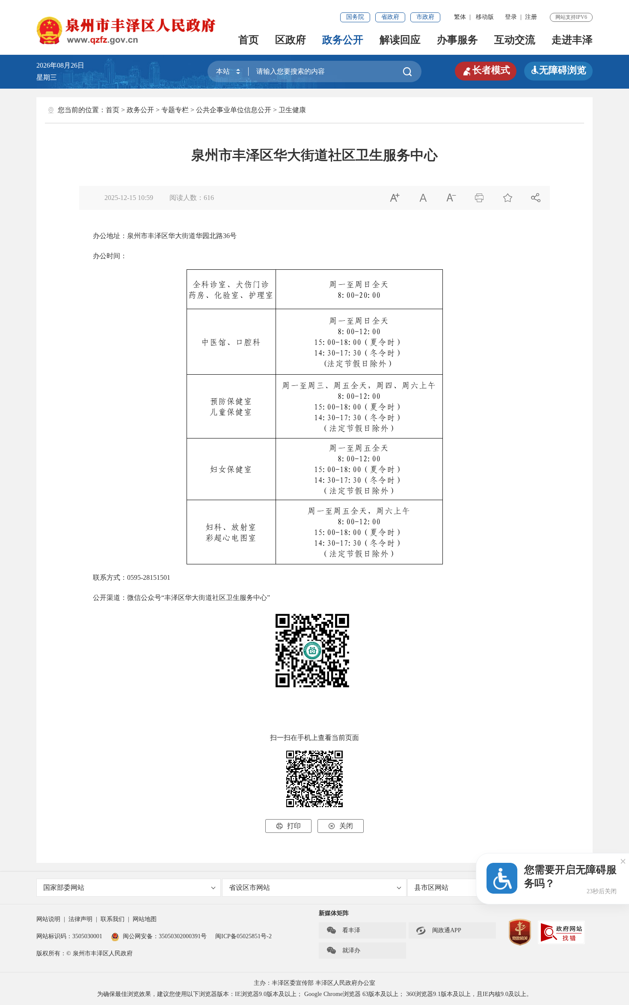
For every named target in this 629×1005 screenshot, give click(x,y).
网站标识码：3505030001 (69, 936)
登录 (511, 17)
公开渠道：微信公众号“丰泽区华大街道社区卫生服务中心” (174, 597)
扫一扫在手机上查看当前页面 (314, 737)
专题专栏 (175, 109)
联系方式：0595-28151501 (124, 577)
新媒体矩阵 (334, 913)
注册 (531, 17)
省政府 (390, 17)
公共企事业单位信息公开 (233, 109)
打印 (288, 825)
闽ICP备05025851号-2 (243, 936)
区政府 (290, 39)
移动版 (485, 17)
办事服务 (457, 39)
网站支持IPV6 (571, 17)
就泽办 (343, 950)
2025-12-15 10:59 (128, 197)
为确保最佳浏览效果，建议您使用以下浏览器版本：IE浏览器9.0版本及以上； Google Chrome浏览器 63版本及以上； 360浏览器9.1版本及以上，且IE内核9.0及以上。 (314, 994)
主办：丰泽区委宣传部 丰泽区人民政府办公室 (314, 983)
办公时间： (103, 255)
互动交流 (514, 39)
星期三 (46, 77)
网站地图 (145, 919)
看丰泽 (343, 930)
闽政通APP (438, 930)
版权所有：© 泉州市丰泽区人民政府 (84, 953)
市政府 (425, 17)
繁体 (460, 17)
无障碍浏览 (558, 70)
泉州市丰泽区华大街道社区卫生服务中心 (314, 155)
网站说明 (48, 919)
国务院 (355, 17)
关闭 (340, 825)
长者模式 (485, 70)
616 (209, 197)
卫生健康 (292, 109)
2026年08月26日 (63, 65)
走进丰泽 (572, 39)
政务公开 (342, 39)
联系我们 (113, 919)
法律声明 (80, 919)
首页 (248, 39)
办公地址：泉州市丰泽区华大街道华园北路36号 (158, 235)
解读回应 (400, 39)
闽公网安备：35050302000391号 (165, 936)
